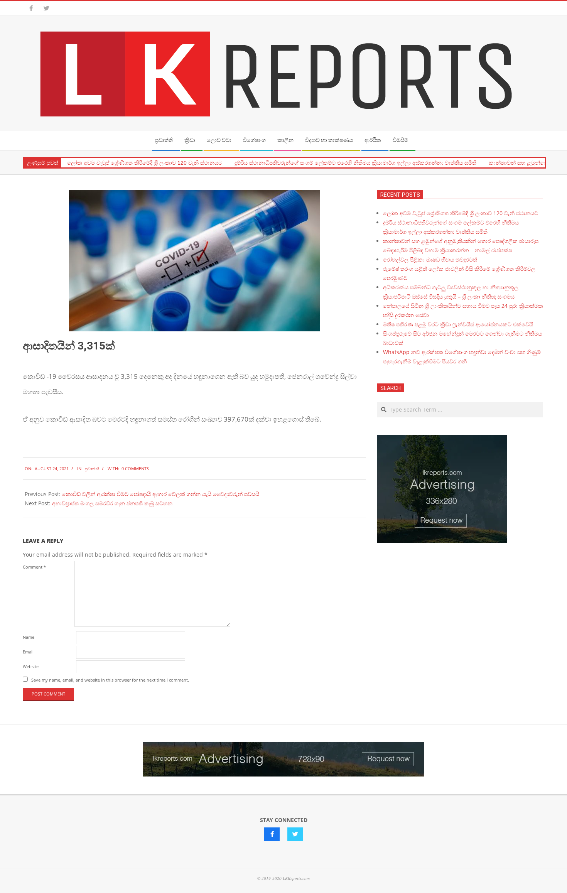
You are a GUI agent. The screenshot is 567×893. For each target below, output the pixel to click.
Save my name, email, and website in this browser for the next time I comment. (110, 680)
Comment (34, 567)
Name (28, 637)
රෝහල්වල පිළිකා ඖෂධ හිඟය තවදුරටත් (430, 259)
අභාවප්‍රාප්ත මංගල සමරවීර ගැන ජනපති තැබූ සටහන (112, 503)
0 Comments (135, 468)
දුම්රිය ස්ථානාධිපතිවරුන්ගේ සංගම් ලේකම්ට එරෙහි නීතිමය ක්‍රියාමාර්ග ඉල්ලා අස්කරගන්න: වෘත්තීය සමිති (355, 163)
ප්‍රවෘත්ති (92, 468)
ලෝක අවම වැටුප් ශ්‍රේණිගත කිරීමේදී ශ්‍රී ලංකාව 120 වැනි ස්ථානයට (144, 163)
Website (31, 666)
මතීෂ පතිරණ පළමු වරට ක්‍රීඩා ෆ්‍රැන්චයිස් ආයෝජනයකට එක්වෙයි (458, 324)
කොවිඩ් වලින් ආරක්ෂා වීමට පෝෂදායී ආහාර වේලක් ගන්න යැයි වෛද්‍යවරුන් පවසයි (160, 494)
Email (28, 652)
